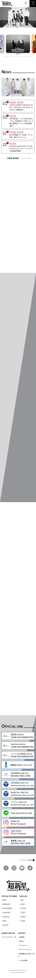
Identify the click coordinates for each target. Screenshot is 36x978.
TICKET (23, 912)
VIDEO (4, 921)
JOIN (22, 900)
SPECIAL (23, 908)
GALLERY (5, 925)
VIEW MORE (13, 158)
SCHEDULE (6, 917)
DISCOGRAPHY (7, 908)
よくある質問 (23, 960)
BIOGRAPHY (6, 904)
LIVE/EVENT (6, 912)
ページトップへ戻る (25, 860)
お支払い (21, 941)
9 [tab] (11, 56)
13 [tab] (30, 56)
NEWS (4, 900)
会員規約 (21, 937)
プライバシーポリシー (26, 949)
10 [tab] (16, 56)
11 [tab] (20, 56)
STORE (22, 921)
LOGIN (22, 904)
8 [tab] (6, 56)
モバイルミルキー (8, 937)
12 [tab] (25, 56)
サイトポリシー (24, 945)
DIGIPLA (23, 917)
